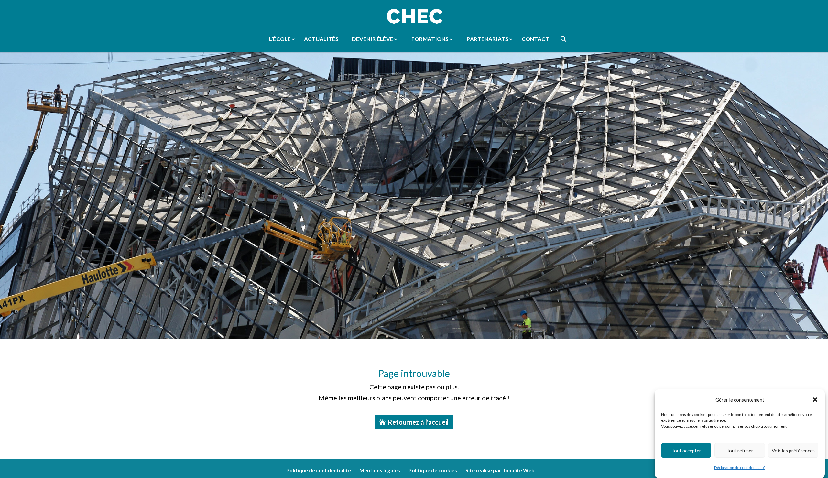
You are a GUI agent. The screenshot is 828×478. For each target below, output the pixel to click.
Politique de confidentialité (318, 470)
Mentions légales (379, 470)
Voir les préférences (793, 450)
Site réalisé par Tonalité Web (500, 470)
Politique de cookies (433, 470)
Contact (535, 39)
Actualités (321, 39)
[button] (815, 400)
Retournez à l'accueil (418, 422)
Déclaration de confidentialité (739, 467)
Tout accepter (686, 450)
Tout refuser (739, 450)
